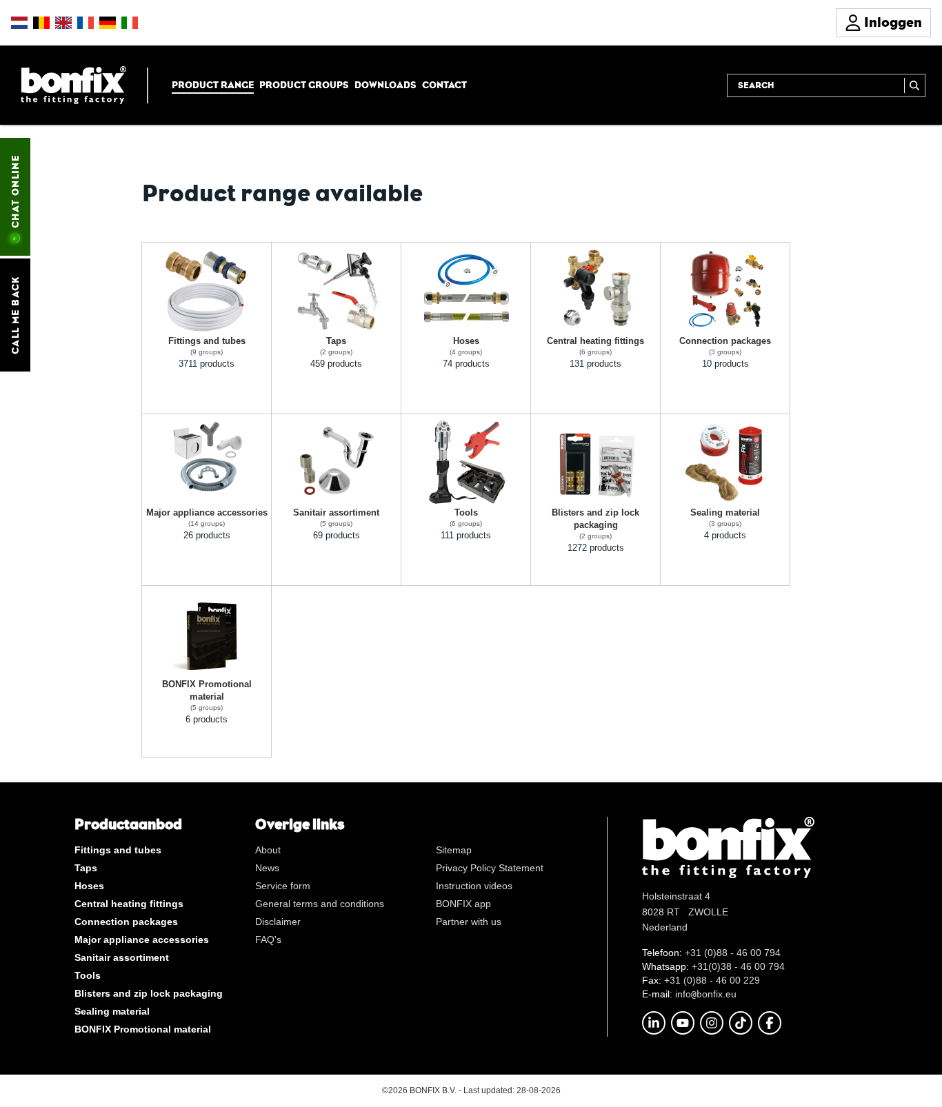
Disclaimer (278, 921)
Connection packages (126, 921)
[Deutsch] (107, 23)
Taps (85, 867)
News (267, 867)
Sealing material (112, 1011)
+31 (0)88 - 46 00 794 (733, 952)
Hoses (89, 885)
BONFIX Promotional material (142, 1029)
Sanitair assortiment (121, 957)
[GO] (914, 85)
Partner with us (468, 921)
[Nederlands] (19, 23)
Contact (444, 84)
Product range (213, 84)
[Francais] (85, 23)
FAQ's (268, 939)
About (268, 849)
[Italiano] (129, 23)
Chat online (15, 191)
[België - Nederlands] (41, 23)
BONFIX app (463, 903)
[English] (63, 23)
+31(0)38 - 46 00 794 (738, 966)
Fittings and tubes (117, 849)
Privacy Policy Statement (489, 867)
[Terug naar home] (73, 84)
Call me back (15, 315)
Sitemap (454, 849)
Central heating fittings (128, 903)
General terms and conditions (319, 903)
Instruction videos (474, 885)
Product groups (304, 84)
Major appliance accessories (141, 939)
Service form (282, 885)
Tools (87, 975)
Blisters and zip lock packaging (148, 993)
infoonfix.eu (705, 993)
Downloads (385, 84)
